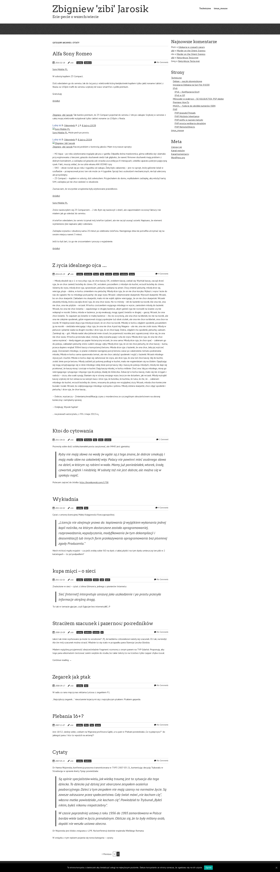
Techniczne (205, 8)
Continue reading (62, 660)
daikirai (88, 62)
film (86, 725)
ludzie (108, 274)
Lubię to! (56, 125)
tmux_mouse (221, 8)
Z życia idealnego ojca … (79, 265)
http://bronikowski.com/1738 (94, 482)
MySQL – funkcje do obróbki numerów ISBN (194, 105)
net (101, 579)
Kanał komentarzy (180, 154)
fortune (88, 439)
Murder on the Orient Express (191, 50)
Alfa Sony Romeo (72, 54)
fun (102, 274)
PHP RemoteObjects (185, 126)
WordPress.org (178, 157)
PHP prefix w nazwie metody (189, 119)
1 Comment (163, 439)
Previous (107, 854)
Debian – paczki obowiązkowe (187, 81)
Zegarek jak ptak (71, 677)
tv (102, 632)
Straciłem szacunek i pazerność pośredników (102, 623)
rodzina (124, 274)
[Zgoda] (276, 867)
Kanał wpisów (178, 150)
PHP (175, 109)
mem (116, 274)
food (96, 274)
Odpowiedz (69, 125)
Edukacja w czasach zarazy (191, 47)
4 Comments (163, 273)
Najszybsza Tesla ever (187, 57)
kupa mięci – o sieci (74, 571)
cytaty (79, 62)
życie (132, 274)
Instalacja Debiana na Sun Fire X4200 (191, 84)
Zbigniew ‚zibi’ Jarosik (62, 114)
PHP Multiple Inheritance (187, 116)
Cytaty (60, 752)
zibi (72, 62)
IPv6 (175, 88)
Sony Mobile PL (60, 69)
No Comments (162, 62)
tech (107, 579)
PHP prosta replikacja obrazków (190, 123)
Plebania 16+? (68, 716)
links (101, 439)
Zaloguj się (176, 147)
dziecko (88, 274)
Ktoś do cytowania (72, 431)
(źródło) (56, 100)
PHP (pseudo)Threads (185, 112)
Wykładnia (65, 499)
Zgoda (208, 867)
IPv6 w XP (180, 95)
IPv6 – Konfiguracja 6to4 (187, 91)
